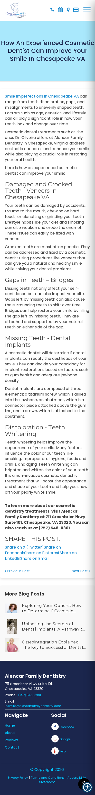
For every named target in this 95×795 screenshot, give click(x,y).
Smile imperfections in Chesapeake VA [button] (42, 96)
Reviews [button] (11, 740)
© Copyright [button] (47, 769)
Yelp (62, 751)
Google (64, 739)
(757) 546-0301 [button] (29, 695)
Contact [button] (12, 747)
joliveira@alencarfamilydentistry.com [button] (33, 706)
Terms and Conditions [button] (48, 778)
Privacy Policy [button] (18, 778)
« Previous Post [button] (17, 571)
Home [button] (10, 725)
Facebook (66, 727)
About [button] (10, 732)
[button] (16, 7)
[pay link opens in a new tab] (75, 8)
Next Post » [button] (81, 571)
